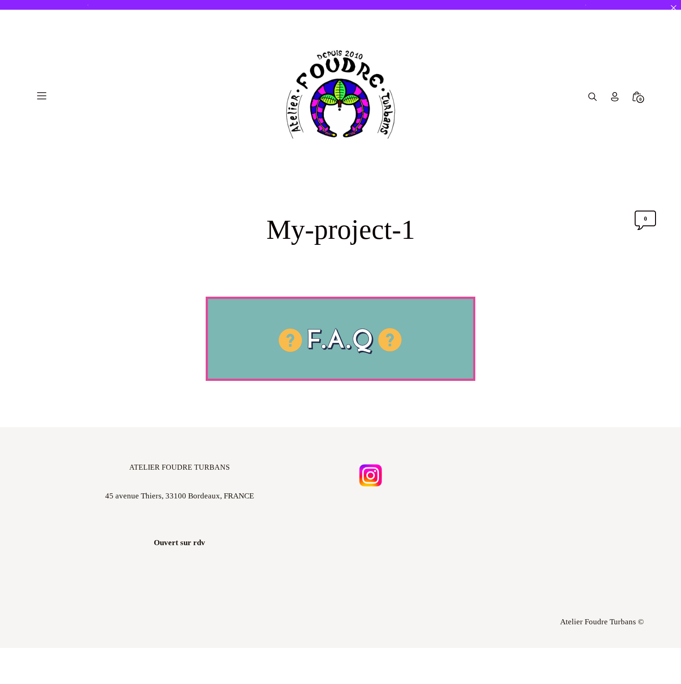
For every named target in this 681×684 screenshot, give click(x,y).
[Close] (673, 7)
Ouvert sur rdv (179, 542)
